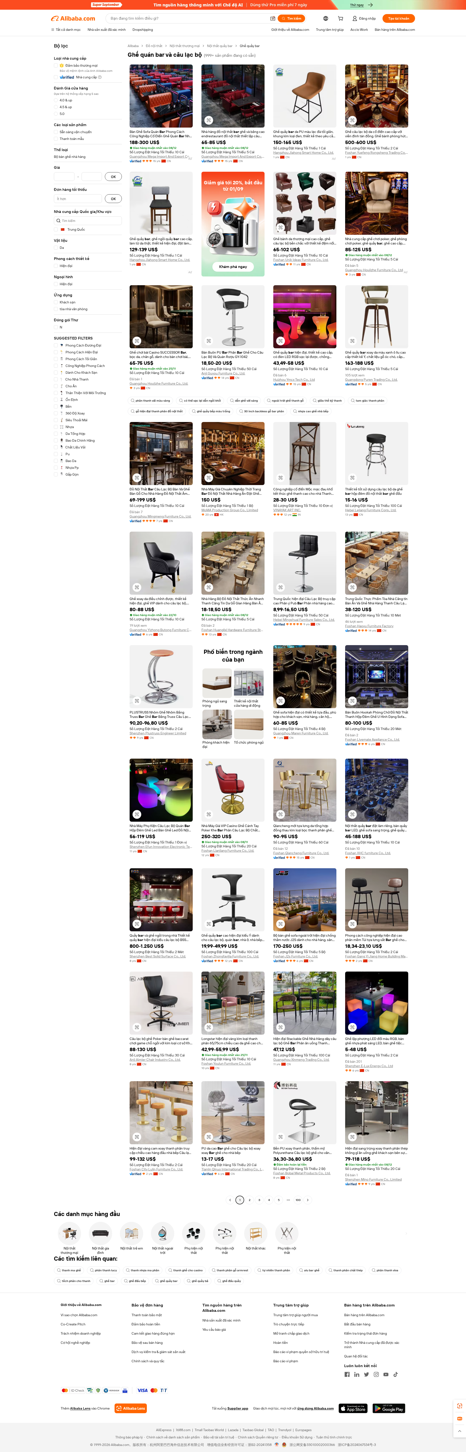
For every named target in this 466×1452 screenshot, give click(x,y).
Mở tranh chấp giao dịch (291, 1333)
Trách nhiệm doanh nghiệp (81, 1333)
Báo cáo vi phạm (285, 1361)
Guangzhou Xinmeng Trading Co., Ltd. (301, 1060)
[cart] (341, 19)
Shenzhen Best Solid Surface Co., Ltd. (158, 956)
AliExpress (164, 1430)
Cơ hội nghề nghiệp (75, 1343)
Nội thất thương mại (185, 46)
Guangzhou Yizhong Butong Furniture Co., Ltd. (161, 630)
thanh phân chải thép (348, 1270)
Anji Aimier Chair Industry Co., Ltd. (155, 1060)
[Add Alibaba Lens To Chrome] (131, 1408)
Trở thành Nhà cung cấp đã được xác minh (371, 1345)
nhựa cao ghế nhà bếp (313, 411)
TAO (271, 1430)
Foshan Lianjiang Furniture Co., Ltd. (227, 850)
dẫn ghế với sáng (246, 400)
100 (298, 1200)
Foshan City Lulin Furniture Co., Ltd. (156, 1169)
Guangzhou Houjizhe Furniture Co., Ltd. (374, 270)
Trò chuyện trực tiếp (288, 1324)
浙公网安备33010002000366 (312, 1445)
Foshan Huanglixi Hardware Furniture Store (233, 630)
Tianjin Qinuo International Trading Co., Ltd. (233, 1169)
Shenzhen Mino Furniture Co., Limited (373, 1179)
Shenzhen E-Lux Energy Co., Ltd (369, 1066)
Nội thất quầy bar (220, 46)
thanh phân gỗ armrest (232, 1270)
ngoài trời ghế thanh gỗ (288, 400)
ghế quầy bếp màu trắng (213, 411)
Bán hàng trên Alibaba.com (364, 1315)
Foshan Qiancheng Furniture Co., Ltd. (301, 853)
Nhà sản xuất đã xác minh (221, 1320)
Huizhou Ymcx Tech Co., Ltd (294, 379)
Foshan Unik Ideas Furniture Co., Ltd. (300, 260)
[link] (459, 1406)
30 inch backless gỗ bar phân (264, 411)
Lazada (233, 1430)
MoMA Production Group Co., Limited (229, 510)
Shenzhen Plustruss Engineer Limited (158, 733)
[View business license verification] (277, 1444)
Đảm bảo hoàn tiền (146, 1324)
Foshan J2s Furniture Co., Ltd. (295, 956)
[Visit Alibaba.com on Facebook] (347, 1374)
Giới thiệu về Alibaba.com (81, 1305)
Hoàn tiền (280, 1343)
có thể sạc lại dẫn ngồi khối (202, 400)
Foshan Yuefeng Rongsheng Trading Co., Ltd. (376, 152)
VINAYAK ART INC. (287, 510)
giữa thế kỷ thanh (330, 400)
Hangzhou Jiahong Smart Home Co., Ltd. (303, 152)
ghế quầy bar (169, 1281)
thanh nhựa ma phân (145, 1270)
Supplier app (237, 1408)
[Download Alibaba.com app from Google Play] (389, 1408)
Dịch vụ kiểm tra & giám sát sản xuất (158, 1352)
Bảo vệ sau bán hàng (147, 1343)
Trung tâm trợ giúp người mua (295, 1315)
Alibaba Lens (80, 1408)
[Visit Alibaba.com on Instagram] (376, 1374)
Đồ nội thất (154, 46)
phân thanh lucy (106, 1270)
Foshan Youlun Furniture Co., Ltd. (226, 1063)
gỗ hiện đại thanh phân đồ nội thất (159, 411)
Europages (303, 1430)
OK (113, 177)
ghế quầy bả (200, 1281)
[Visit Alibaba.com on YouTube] (386, 1374)
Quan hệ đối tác (356, 1356)
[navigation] (88, 623)
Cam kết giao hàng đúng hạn (153, 1333)
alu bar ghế (311, 1270)
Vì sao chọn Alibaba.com (79, 1315)
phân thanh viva (387, 1270)
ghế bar (109, 1281)
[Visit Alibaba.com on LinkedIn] (357, 1374)
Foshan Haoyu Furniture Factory (369, 626)
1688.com (183, 1430)
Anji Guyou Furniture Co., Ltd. (223, 373)
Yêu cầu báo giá (214, 1329)
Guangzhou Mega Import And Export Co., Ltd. (161, 156)
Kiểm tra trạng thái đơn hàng (365, 1333)
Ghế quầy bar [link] (250, 46)
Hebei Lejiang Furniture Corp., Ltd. (370, 510)
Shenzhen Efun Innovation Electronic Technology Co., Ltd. (161, 847)
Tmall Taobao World (209, 1430)
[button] (273, 18)
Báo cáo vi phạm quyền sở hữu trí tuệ (301, 1352)
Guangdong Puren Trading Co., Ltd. (371, 379)
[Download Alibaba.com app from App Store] (353, 1408)
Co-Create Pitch (73, 1324)
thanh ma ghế (71, 1270)
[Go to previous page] (230, 1200)
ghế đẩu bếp (137, 1281)
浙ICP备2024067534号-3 (357, 1445)
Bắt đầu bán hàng (357, 1324)
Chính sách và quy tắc (148, 1361)
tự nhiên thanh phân (276, 1270)
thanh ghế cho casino (188, 1270)
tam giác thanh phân (370, 400)
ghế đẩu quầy (231, 1281)
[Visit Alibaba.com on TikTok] (396, 1374)
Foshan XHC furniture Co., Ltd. (368, 853)
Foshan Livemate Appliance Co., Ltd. (372, 739)
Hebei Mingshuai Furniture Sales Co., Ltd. (304, 620)
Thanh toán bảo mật (147, 1315)
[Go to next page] (307, 1200)
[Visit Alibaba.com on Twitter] (366, 1374)
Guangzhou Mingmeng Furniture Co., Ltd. (160, 516)
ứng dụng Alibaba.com (315, 1408)
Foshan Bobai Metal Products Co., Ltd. (302, 1173)
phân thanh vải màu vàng (153, 400)
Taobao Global (253, 1430)
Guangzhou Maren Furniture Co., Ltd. (300, 733)
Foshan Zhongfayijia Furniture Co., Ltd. (230, 956)
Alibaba (133, 46)
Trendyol (284, 1430)
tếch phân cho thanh (76, 1281)
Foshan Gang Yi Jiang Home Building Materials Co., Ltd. (376, 956)
